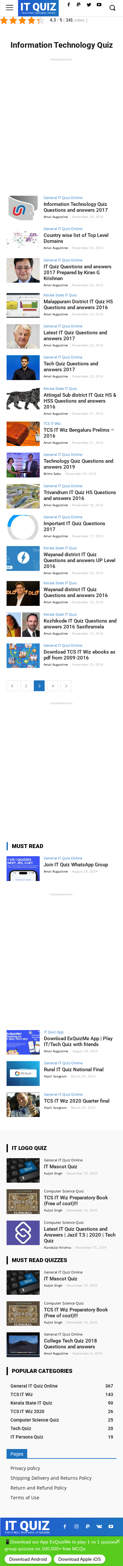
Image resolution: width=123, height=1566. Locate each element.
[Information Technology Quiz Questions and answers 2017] (23, 208)
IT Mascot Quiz (60, 1167)
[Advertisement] (61, 124)
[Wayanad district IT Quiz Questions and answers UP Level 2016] (23, 558)
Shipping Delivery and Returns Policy (51, 1478)
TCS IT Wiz (52, 423)
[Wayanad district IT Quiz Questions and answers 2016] (23, 593)
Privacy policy (25, 1468)
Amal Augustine (56, 216)
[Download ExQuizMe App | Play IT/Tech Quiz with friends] (23, 1042)
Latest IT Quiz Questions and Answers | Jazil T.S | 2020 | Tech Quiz (79, 1235)
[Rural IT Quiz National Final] (23, 1073)
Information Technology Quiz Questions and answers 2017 (76, 207)
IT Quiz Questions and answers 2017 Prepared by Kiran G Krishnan (78, 272)
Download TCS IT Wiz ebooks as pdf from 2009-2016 (79, 655)
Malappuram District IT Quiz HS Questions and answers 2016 (78, 304)
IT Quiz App (54, 1032)
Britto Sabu (52, 473)
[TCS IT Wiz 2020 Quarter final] (23, 1104)
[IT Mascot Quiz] (23, 1170)
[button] (112, 8)
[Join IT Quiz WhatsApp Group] (23, 868)
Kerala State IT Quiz (60, 295)
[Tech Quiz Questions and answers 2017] (23, 367)
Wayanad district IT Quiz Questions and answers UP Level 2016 (79, 560)
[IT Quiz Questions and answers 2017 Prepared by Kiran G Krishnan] (23, 270)
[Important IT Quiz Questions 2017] (23, 527)
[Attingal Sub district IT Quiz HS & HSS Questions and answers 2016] (23, 399)
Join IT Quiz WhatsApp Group (76, 865)
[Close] (118, 1541)
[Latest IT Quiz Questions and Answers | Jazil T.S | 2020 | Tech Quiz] (23, 1233)
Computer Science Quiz (64, 1191)
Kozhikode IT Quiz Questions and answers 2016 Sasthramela (80, 624)
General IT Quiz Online (63, 197)
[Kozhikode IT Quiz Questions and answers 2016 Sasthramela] (23, 624)
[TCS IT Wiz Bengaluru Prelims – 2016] (23, 434)
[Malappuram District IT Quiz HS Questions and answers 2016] (23, 305)
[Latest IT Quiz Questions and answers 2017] (23, 336)
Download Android (28, 1559)
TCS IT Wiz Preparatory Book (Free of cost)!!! (76, 1201)
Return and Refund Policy (38, 1488)
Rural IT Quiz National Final (74, 1070)
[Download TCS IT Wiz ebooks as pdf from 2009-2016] (23, 655)
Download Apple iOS (79, 1559)
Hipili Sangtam (55, 1076)
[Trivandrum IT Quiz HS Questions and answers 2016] (23, 496)
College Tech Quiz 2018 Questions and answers (70, 1344)
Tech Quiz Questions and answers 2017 (71, 367)
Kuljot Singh (53, 1173)
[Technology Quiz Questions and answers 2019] (23, 465)
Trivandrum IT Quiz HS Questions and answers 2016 (80, 495)
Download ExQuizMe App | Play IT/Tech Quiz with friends (78, 1041)
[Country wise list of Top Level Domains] (23, 239)
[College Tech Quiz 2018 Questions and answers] (23, 1344)
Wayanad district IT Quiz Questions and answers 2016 (76, 592)
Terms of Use (24, 1497)
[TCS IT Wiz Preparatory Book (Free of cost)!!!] (23, 1201)
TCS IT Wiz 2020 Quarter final (77, 1101)
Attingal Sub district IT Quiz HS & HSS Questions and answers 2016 (80, 401)
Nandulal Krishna (57, 1247)
